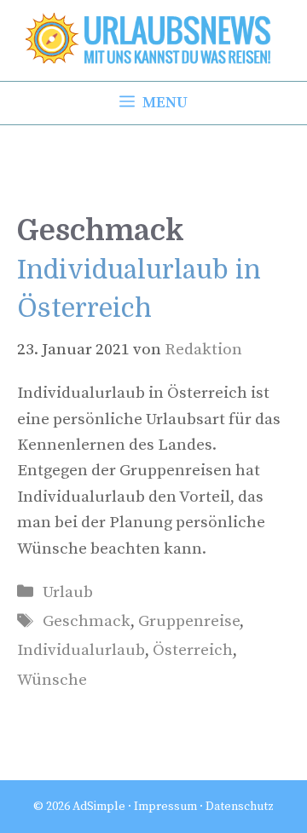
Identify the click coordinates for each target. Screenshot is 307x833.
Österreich (193, 650)
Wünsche (52, 680)
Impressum (165, 806)
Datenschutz (240, 806)
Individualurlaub (81, 650)
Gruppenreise (189, 621)
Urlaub (68, 592)
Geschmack (86, 621)
